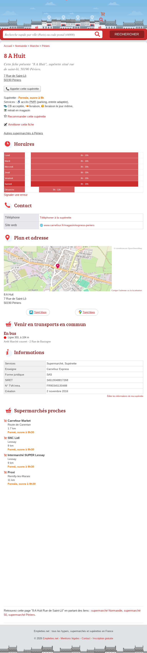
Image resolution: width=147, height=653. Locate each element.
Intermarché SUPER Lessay (26, 455)
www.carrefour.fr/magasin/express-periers (69, 225)
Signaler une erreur (16, 194)
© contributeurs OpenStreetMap (128, 248)
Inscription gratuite (103, 638)
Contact (86, 638)
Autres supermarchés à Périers (23, 133)
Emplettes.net (73, 13)
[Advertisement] (111, 77)
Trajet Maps (89, 312)
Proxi (11, 472)
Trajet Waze (40, 312)
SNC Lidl (14, 437)
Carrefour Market (19, 420)
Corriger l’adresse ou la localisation (126, 290)
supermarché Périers (21, 614)
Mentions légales (70, 638)
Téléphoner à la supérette (55, 217)
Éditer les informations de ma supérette (125, 396)
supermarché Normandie (106, 610)
